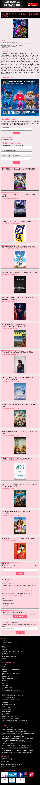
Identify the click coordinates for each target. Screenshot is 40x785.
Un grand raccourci (7, 675)
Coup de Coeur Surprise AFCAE (11, 673)
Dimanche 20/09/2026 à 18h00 (10, 408)
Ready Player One (7, 694)
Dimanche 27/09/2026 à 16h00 (10, 515)
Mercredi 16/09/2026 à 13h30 (10, 223)
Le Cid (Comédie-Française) (10, 718)
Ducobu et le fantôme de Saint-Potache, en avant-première (19, 485)
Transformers (5, 685)
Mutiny (3, 644)
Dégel (3, 668)
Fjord (3, 666)
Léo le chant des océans (8, 708)
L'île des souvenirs (7, 655)
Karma (3, 706)
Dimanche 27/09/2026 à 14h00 (10, 488)
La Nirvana (5, 653)
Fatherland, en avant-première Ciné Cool (19, 272)
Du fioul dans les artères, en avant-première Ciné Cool (17, 298)
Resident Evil (5, 676)
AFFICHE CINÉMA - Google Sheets (12, 595)
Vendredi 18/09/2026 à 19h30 (10, 328)
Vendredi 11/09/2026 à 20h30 (10, 198)
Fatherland (5, 702)
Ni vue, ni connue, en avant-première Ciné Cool (20, 432)
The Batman (5, 689)
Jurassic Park (5, 680)
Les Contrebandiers (7, 678)
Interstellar (5, 683)
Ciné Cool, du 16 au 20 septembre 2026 (18, 221)
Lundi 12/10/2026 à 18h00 (9, 541)
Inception (4, 682)
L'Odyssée (5, 649)
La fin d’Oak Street (7, 687)
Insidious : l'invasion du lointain (10, 669)
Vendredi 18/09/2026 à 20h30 (10, 354)
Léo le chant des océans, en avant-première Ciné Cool (17, 378)
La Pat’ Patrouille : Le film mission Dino (12, 651)
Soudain (4, 658)
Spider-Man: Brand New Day (10, 642)
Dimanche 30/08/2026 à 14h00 (10, 171)
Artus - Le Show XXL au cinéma (15, 459)
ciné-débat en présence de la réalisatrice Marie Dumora (14, 325)
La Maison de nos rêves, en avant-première (16, 512)
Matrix (3, 692)
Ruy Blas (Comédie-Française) (10, 716)
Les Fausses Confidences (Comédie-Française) (15, 722)
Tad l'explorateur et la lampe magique (12, 648)
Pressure (4, 671)
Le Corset (4, 701)
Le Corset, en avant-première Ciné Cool (19, 247)
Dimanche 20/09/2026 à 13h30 (10, 381)
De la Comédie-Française (9, 656)
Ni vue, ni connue (6, 711)
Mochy (3, 715)
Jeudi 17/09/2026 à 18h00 (9, 301)
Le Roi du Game (6, 709)
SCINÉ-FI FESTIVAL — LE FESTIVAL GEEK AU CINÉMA (18, 195)
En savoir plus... (20, 616)
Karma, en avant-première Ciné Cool (17, 352)
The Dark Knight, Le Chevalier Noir (11, 690)
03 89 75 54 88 (12, 767)
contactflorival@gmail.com (13, 764)
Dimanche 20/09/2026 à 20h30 (10, 435)
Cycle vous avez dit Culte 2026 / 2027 (18, 539)
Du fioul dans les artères (8, 704)
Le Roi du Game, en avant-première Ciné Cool (18, 405)
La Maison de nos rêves (8, 697)
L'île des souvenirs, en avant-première (18, 169)
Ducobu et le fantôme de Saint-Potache (13, 696)
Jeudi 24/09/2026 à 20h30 (9, 461)
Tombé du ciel (6, 646)
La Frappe (4, 664)
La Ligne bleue (6, 713)
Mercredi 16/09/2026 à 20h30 (10, 274)
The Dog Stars (6, 641)
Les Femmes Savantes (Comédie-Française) (14, 720)
